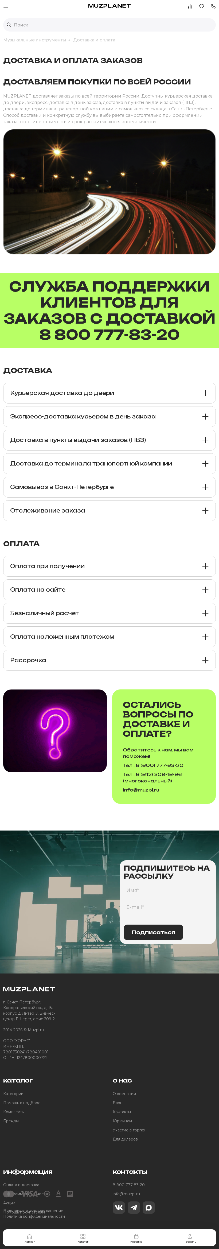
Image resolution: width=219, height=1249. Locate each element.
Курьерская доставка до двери (62, 393)
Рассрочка (28, 660)
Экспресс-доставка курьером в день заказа (83, 416)
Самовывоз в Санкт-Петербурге (62, 487)
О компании (124, 1093)
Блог (117, 1102)
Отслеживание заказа (47, 510)
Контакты (122, 1112)
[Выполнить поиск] (9, 24)
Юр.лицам (122, 1121)
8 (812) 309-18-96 (159, 774)
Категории (13, 1093)
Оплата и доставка (21, 1184)
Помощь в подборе (22, 1102)
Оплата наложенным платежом (62, 636)
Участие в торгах (129, 1130)
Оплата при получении (47, 566)
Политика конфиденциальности (34, 1216)
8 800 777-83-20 (129, 1184)
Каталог (82, 1241)
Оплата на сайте (37, 589)
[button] (213, 5)
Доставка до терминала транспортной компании (91, 463)
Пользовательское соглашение (33, 1210)
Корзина (136, 1241)
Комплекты (14, 1112)
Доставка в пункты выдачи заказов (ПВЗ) (78, 440)
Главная (29, 1241)
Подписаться (153, 932)
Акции (9, 1203)
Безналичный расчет (44, 613)
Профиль (189, 1241)
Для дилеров (125, 1139)
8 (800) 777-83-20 (159, 765)
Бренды (11, 1121)
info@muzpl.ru (141, 790)
